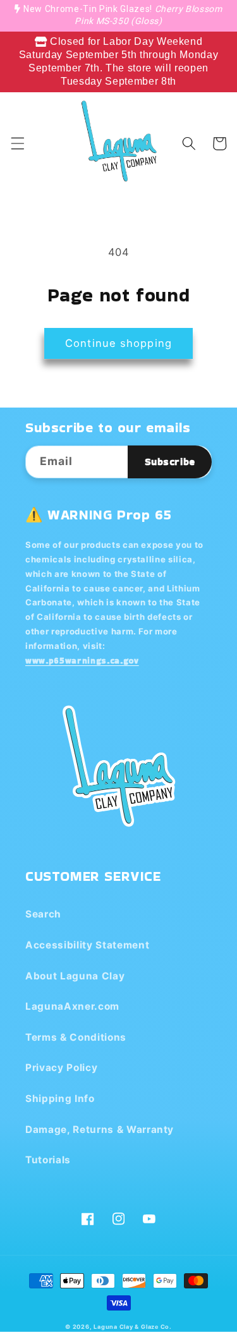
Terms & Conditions (75, 1037)
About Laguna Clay (75, 976)
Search (43, 914)
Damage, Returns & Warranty (99, 1129)
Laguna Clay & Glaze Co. (133, 1326)
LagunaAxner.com (72, 1006)
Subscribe (170, 461)
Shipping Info (60, 1099)
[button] (17, 143)
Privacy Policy (61, 1068)
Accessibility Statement (87, 945)
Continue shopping (118, 343)
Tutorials (48, 1160)
